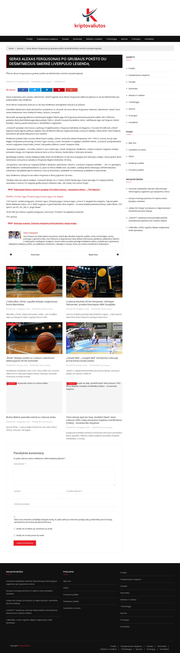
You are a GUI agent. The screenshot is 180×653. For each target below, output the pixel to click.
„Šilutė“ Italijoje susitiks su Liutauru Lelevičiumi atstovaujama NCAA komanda (30, 359)
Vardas (17, 491)
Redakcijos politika (136, 163)
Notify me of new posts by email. (30, 535)
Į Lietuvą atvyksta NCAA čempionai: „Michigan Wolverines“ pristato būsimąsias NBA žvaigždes (90, 303)
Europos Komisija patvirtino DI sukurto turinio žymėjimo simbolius (148, 199)
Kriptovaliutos (24, 645)
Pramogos (136, 39)
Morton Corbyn (47, 309)
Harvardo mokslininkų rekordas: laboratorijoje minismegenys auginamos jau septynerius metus (149, 190)
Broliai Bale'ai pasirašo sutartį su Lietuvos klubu (31, 417)
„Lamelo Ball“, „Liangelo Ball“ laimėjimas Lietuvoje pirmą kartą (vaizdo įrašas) (92, 359)
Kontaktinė (149, 39)
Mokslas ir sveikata (94, 39)
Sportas (124, 39)
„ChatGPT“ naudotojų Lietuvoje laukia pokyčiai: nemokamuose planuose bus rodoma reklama (148, 219)
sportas (12, 268)
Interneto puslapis (21, 504)
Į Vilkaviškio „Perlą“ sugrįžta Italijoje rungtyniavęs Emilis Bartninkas (149, 229)
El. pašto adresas (74, 491)
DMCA (131, 156)
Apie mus (132, 143)
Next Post (93, 254)
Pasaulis (65, 39)
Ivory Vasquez (46, 82)
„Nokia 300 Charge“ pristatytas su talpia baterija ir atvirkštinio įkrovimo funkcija (150, 209)
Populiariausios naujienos (47, 39)
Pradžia (29, 39)
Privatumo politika (136, 170)
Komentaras (20, 464)
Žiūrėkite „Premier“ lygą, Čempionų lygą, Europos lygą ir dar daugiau (34, 196)
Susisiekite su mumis (137, 149)
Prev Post (35, 254)
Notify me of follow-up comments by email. (34, 528)
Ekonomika (77, 39)
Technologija (111, 39)
